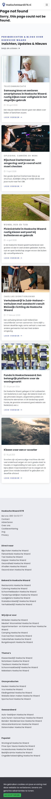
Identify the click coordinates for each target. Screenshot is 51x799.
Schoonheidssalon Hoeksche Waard (18, 591)
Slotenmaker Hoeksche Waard (16, 727)
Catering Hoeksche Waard (14, 588)
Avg (3, 531)
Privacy (5, 535)
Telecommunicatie (15, 86)
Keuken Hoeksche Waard (13, 686)
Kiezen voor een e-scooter (20, 450)
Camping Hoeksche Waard (14, 632)
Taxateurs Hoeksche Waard (14, 664)
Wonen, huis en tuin (16, 224)
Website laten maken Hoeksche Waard (20, 695)
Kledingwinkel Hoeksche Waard (16, 692)
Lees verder (12, 117)
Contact (5, 519)
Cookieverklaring (9, 528)
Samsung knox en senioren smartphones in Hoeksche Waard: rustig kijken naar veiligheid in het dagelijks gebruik (25, 95)
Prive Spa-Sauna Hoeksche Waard (18, 746)
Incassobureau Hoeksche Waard (17, 749)
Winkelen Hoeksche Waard (14, 620)
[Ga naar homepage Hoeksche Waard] (16, 5)
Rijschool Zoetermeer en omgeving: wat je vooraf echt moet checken (22, 163)
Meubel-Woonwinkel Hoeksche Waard (20, 623)
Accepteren (12, 795)
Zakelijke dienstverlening (19, 296)
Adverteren (7, 522)
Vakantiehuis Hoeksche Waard (16, 639)
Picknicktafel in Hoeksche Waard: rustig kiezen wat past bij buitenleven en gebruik (25, 232)
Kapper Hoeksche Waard (13, 560)
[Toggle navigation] (47, 5)
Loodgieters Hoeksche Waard (15, 598)
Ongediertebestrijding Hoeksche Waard (20, 755)
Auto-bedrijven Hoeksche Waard (17, 714)
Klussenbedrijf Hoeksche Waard (16, 658)
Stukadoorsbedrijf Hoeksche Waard (18, 601)
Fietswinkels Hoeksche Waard (15, 553)
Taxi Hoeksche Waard (12, 557)
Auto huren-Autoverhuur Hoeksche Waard (22, 717)
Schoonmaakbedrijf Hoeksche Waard (19, 667)
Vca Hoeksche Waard (12, 689)
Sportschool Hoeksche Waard (16, 699)
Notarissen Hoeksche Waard (15, 661)
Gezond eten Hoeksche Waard (16, 569)
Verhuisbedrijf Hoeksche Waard (16, 604)
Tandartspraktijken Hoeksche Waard (19, 594)
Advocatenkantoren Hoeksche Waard (19, 724)
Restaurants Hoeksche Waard (16, 585)
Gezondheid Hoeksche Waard (15, 563)
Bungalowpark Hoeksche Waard (17, 642)
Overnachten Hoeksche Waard (16, 635)
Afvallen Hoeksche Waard (14, 566)
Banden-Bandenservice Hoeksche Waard (21, 721)
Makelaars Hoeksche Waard (15, 670)
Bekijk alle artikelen (9, 48)
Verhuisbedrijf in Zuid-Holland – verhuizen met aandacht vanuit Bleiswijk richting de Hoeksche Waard (24, 305)
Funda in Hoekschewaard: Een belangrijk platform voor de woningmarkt (22, 378)
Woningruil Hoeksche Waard (15, 743)
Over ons (5, 525)
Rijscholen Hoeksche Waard (14, 550)
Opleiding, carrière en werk (21, 155)
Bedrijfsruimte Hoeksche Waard (16, 752)
